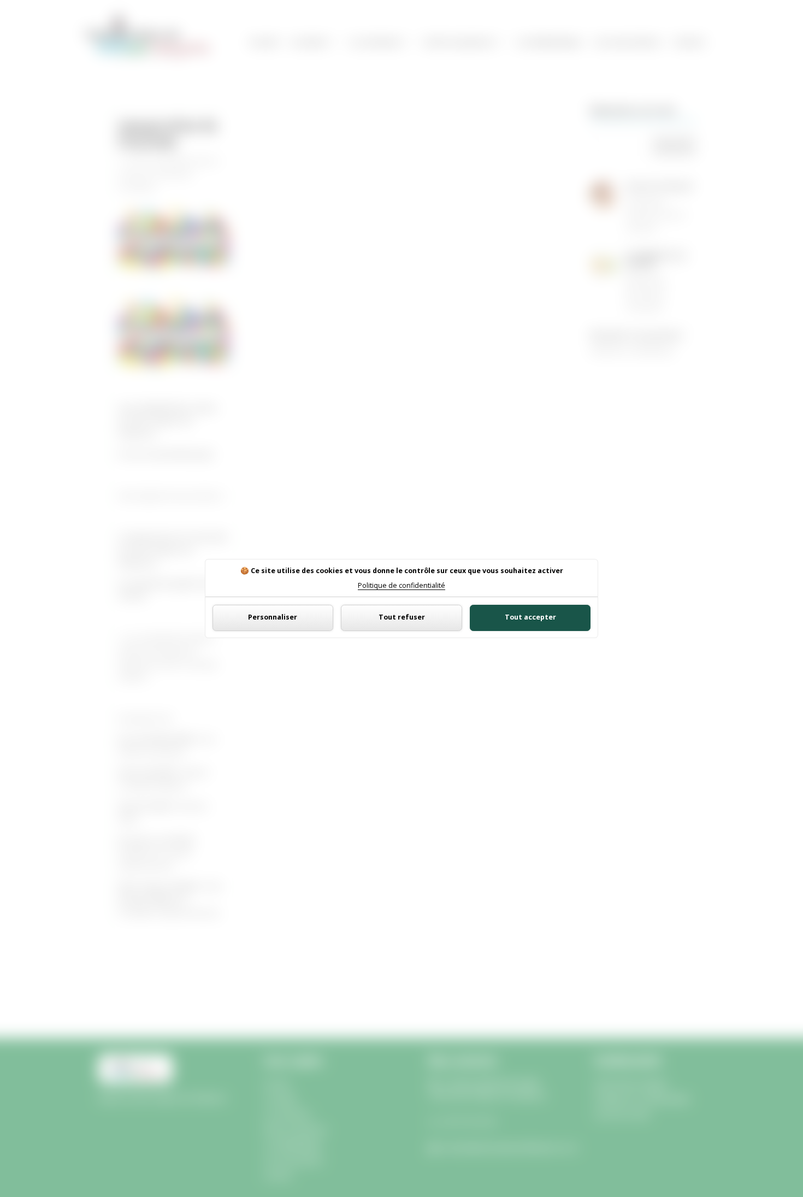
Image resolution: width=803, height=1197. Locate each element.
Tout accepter (530, 617)
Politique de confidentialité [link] (401, 585)
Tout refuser (402, 617)
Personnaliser (272, 617)
